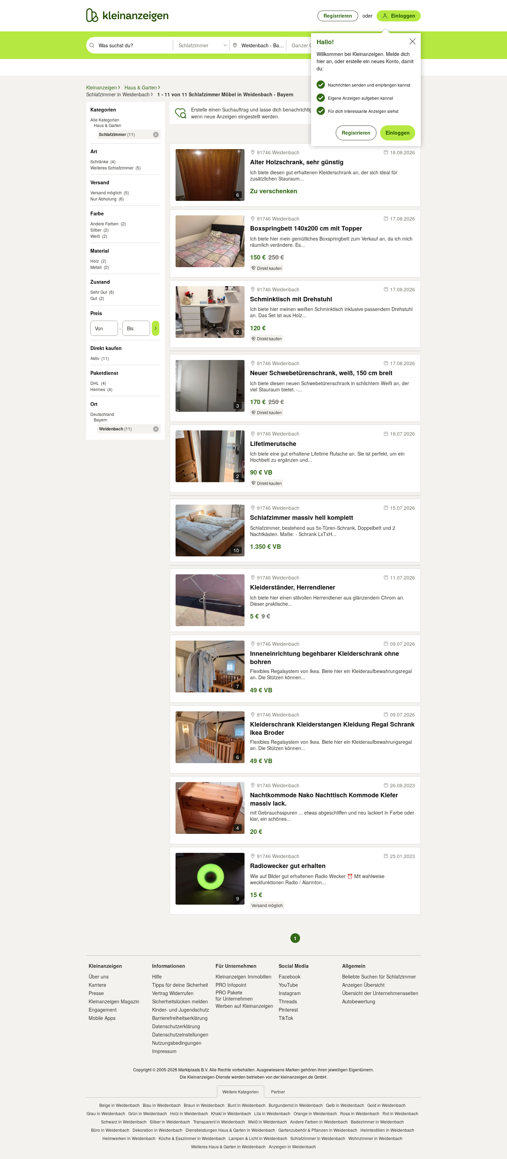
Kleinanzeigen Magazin (114, 1001)
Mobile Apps (102, 1017)
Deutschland (102, 414)
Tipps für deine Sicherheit (180, 984)
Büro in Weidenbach (110, 1130)
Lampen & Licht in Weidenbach (258, 1138)
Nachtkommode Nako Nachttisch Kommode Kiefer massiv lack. (324, 799)
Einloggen (398, 132)
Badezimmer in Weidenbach (377, 1121)
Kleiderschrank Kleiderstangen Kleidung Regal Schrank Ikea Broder (332, 728)
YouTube (288, 984)
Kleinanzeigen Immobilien (243, 976)
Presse (96, 993)
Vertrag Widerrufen (172, 993)
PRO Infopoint (231, 984)
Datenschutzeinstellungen (180, 1034)
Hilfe (157, 976)
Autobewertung (358, 1001)
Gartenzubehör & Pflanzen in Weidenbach (317, 1130)
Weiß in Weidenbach (267, 1121)
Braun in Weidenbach (204, 1105)
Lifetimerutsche (273, 444)
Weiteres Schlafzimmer (111, 168)
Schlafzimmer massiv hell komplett (301, 518)
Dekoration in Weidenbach (157, 1130)
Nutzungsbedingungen (176, 1042)
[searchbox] (135, 45)
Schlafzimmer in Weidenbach (317, 1138)
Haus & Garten (107, 125)
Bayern (100, 419)
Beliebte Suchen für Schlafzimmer (379, 976)
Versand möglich (106, 192)
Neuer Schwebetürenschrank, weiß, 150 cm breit (321, 373)
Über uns (99, 976)
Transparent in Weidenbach (219, 1121)
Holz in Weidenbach (189, 1113)
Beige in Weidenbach (119, 1105)
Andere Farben (104, 223)
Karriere (97, 984)
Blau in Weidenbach (162, 1105)
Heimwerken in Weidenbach (129, 1138)
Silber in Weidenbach (170, 1121)
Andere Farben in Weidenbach (319, 1121)
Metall (96, 267)
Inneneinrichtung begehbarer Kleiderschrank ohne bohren (324, 657)
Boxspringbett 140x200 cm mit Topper (306, 228)
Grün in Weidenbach (147, 1113)
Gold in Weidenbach (386, 1105)
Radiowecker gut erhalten (288, 866)
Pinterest (288, 1009)
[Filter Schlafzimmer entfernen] (156, 134)
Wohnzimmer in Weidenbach (375, 1138)
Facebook (289, 976)
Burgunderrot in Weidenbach (296, 1105)
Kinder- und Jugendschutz (180, 1009)
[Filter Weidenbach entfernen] (156, 429)
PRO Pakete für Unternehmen (234, 995)
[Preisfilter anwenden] (155, 328)
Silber (95, 230)
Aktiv (94, 358)
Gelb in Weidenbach (345, 1105)
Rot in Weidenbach (400, 1113)
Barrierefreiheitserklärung (180, 1017)
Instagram (290, 993)
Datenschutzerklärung (176, 1026)
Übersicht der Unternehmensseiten (380, 993)
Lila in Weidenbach (272, 1113)
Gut (93, 298)
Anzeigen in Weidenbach (292, 1146)
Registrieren (356, 132)
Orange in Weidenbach (315, 1113)
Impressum (164, 1051)
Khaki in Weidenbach (231, 1113)
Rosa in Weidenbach (359, 1113)
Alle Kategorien (104, 120)
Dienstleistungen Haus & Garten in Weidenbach (230, 1130)
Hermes (97, 389)
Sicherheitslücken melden (180, 1001)
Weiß (95, 236)
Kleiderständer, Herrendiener (292, 587)
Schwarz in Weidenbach (124, 1121)
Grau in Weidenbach (106, 1113)
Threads (288, 1001)
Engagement (103, 1009)
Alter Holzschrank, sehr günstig (297, 162)
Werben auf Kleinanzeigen (244, 1005)
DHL (94, 383)
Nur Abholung (103, 199)
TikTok (286, 1017)
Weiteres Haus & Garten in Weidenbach (228, 1146)
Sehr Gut (98, 292)
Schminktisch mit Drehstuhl (291, 299)
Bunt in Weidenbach (247, 1105)
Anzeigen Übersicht (363, 984)
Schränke (99, 161)
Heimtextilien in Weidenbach (387, 1130)
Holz (94, 261)
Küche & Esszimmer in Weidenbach (192, 1138)
